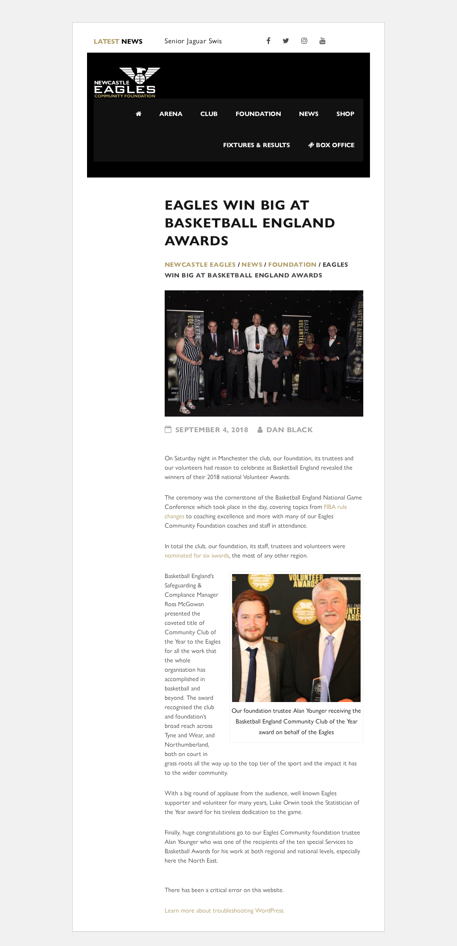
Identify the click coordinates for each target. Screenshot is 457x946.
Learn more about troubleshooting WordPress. (225, 910)
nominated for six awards (197, 555)
